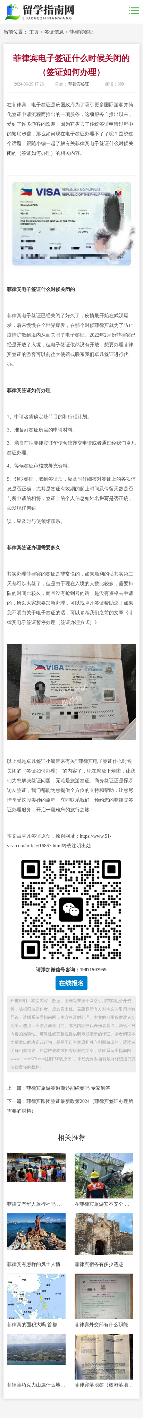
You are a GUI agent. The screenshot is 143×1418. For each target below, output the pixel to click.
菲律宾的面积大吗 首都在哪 (36, 1324)
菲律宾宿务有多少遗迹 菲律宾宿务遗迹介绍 (104, 1264)
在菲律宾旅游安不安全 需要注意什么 (104, 1204)
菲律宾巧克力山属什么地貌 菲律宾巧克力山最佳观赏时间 (36, 1385)
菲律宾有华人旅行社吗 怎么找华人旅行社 (36, 1204)
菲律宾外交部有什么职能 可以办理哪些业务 (104, 1324)
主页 (34, 32)
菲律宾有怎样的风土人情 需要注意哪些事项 (36, 1264)
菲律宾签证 (81, 32)
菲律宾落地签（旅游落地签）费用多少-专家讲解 (104, 1385)
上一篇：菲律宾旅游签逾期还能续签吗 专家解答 (58, 1088)
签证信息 (54, 32)
